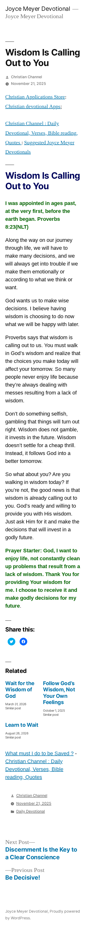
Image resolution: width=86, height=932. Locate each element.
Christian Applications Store (35, 97)
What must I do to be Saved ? (39, 753)
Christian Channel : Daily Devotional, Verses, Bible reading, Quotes (41, 133)
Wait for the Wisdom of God (19, 689)
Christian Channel (26, 77)
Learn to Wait (21, 725)
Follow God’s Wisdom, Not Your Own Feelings (59, 692)
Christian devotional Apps (32, 106)
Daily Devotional (30, 811)
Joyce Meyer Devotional (37, 8)
